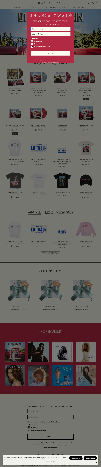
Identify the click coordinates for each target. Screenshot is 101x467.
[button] (71, 14)
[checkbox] (51, 41)
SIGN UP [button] (50, 53)
